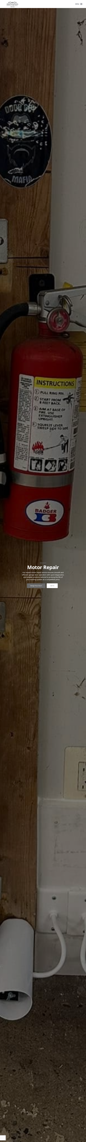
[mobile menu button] (81, 4)
